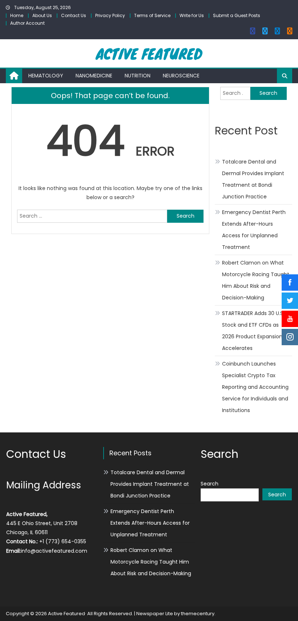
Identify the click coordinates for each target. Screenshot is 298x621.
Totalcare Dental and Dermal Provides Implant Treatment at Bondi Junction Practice (253, 179)
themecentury (197, 613)
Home (16, 15)
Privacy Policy (110, 15)
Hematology (45, 75)
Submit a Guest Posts (236, 15)
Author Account (27, 23)
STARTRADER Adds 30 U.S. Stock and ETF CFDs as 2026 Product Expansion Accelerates (253, 331)
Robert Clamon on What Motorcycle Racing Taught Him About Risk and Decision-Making (255, 280)
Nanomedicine (94, 75)
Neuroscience (181, 75)
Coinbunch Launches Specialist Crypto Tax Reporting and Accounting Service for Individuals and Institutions (255, 387)
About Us (42, 15)
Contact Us (73, 15)
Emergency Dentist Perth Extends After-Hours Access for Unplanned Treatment (254, 230)
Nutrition (137, 75)
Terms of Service (152, 15)
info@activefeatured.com (54, 551)
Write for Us (192, 15)
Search (209, 483)
